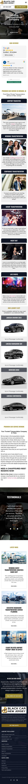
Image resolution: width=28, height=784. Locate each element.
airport (13, 124)
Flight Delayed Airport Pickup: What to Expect (14, 648)
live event (12, 296)
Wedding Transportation (14, 136)
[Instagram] (13, 780)
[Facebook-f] (10, 780)
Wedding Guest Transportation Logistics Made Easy (14, 570)
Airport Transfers (14, 101)
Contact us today (12, 478)
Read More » (14, 586)
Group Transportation (14, 207)
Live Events (14, 274)
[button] (26, 2)
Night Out (14, 240)
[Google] (17, 780)
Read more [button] (6, 75)
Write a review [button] (9, 55)
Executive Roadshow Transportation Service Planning (14, 610)
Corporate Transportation (14, 171)
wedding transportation (16, 158)
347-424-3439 (7, 7)
